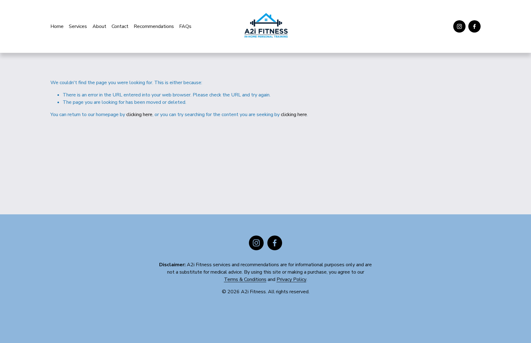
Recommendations (154, 26)
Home (57, 26)
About (99, 26)
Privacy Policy (291, 279)
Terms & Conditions (245, 279)
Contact (120, 26)
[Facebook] (474, 26)
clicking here (139, 114)
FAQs (185, 26)
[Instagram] (459, 26)
